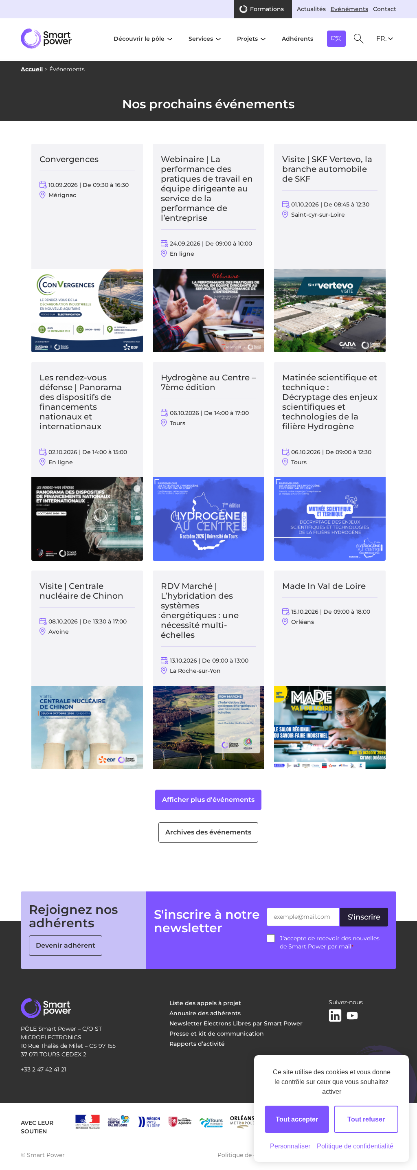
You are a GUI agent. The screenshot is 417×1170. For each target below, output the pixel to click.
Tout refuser (366, 1119)
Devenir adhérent (65, 945)
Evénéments (349, 9)
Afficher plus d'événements (208, 799)
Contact (384, 9)
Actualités (311, 9)
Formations (267, 9)
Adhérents (297, 38)
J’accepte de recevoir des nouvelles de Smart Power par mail (330, 942)
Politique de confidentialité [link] (355, 1146)
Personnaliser (290, 1146)
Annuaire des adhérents (205, 1013)
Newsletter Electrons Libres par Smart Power (236, 1023)
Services (201, 38)
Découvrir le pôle (139, 38)
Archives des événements (208, 832)
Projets (247, 38)
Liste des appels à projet (205, 1003)
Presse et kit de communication (216, 1033)
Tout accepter (297, 1119)
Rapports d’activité (197, 1043)
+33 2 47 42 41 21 (43, 1069)
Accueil (32, 69)
